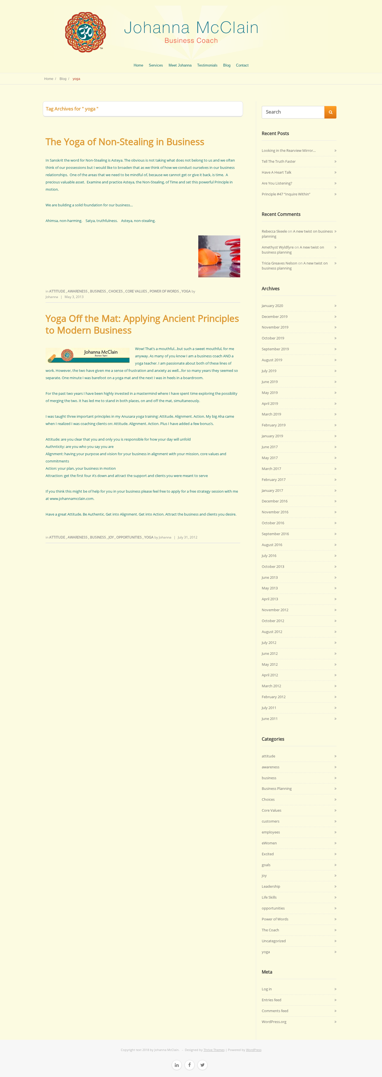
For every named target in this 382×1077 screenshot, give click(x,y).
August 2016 (272, 544)
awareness (78, 291)
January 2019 (272, 435)
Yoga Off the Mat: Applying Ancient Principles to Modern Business (142, 324)
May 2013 (270, 588)
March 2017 (271, 468)
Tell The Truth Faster (279, 161)
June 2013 (270, 577)
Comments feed (275, 1010)
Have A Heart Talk (276, 172)
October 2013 (273, 566)
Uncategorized (274, 940)
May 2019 (270, 392)
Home (138, 65)
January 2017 (272, 490)
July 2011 (269, 707)
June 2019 (270, 381)
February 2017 (274, 479)
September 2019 (275, 348)
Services (156, 65)
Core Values (136, 291)
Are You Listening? (277, 183)
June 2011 (270, 718)
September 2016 (275, 533)
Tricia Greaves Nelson (279, 263)
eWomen (269, 842)
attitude (57, 291)
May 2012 (270, 664)
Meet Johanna (180, 65)
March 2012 (271, 685)
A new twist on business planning (297, 234)
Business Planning (277, 788)
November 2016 (275, 511)
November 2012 (275, 609)
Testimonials (207, 65)
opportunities (129, 537)
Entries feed (271, 999)
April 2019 (270, 403)
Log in (267, 988)
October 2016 (273, 522)
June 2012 (270, 653)
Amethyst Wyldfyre (278, 247)
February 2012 (274, 696)
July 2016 (269, 555)
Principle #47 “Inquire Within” (286, 194)
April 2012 (270, 674)
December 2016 (274, 501)
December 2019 (274, 316)
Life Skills (269, 897)
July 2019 (269, 370)
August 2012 (272, 631)
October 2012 (273, 620)
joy (112, 537)
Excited (268, 853)
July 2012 (269, 642)
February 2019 (274, 425)
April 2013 (270, 598)
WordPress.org (274, 1021)
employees (271, 832)
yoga (186, 291)
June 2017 (270, 446)
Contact (242, 65)
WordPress (253, 1050)
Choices (116, 291)
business (98, 291)
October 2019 (273, 338)
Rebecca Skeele (274, 231)
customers (270, 821)
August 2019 (272, 359)
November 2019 (275, 327)
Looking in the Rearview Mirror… (289, 150)
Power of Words (165, 291)
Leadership (271, 886)
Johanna (52, 296)
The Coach (270, 929)
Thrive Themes (214, 1050)
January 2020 (272, 305)
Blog (226, 65)
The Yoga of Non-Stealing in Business (125, 141)
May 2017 (270, 457)
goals (266, 864)
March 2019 (271, 414)
